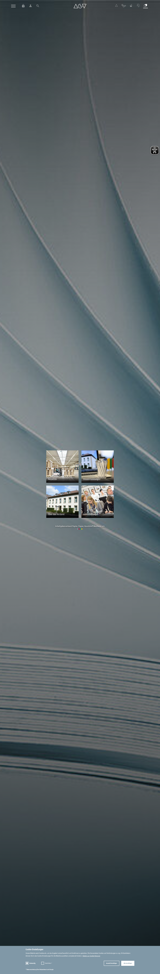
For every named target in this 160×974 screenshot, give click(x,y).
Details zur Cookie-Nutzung (91, 956)
